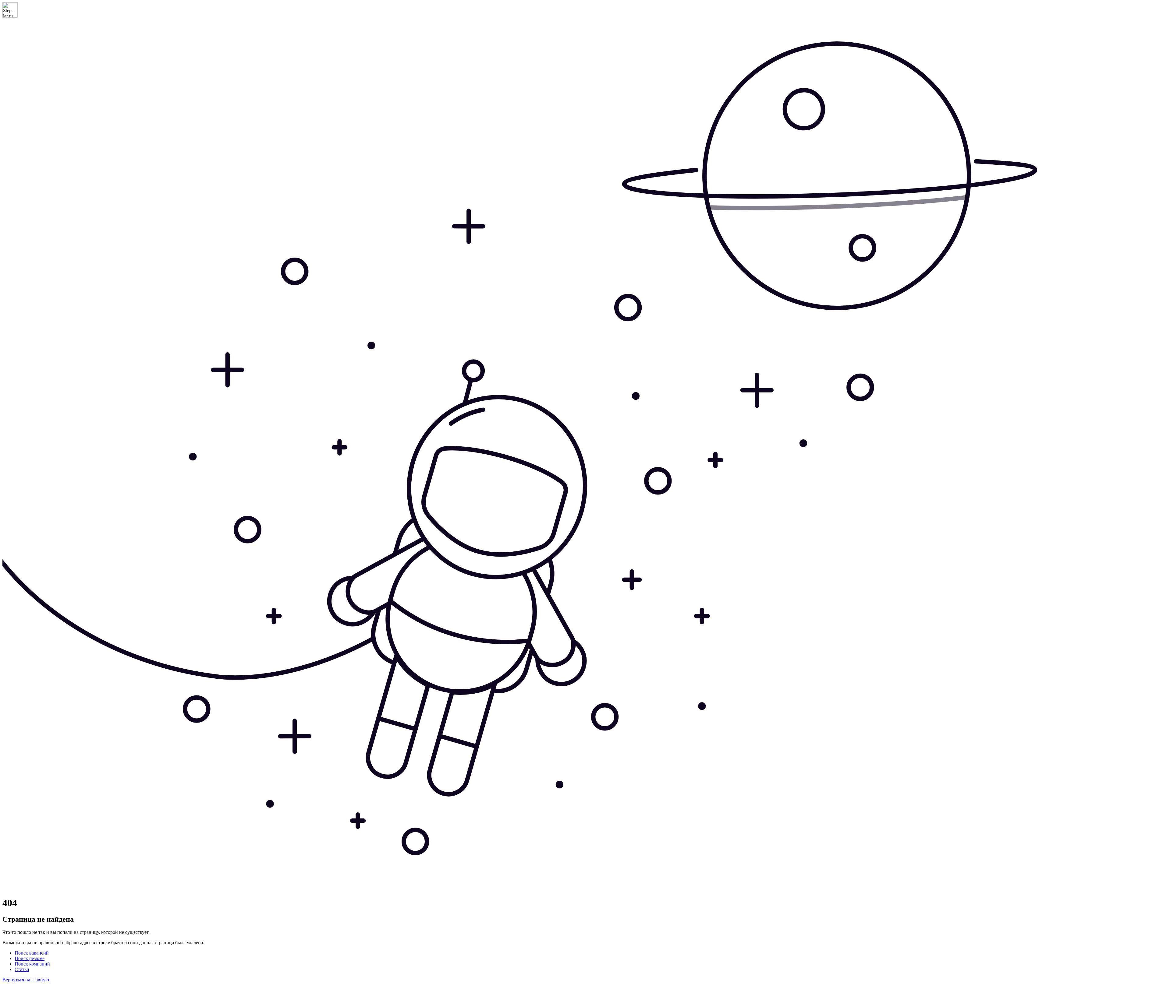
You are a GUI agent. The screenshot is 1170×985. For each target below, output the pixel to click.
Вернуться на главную (25, 979)
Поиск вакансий (32, 952)
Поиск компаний (32, 963)
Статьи (22, 969)
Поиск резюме (29, 958)
